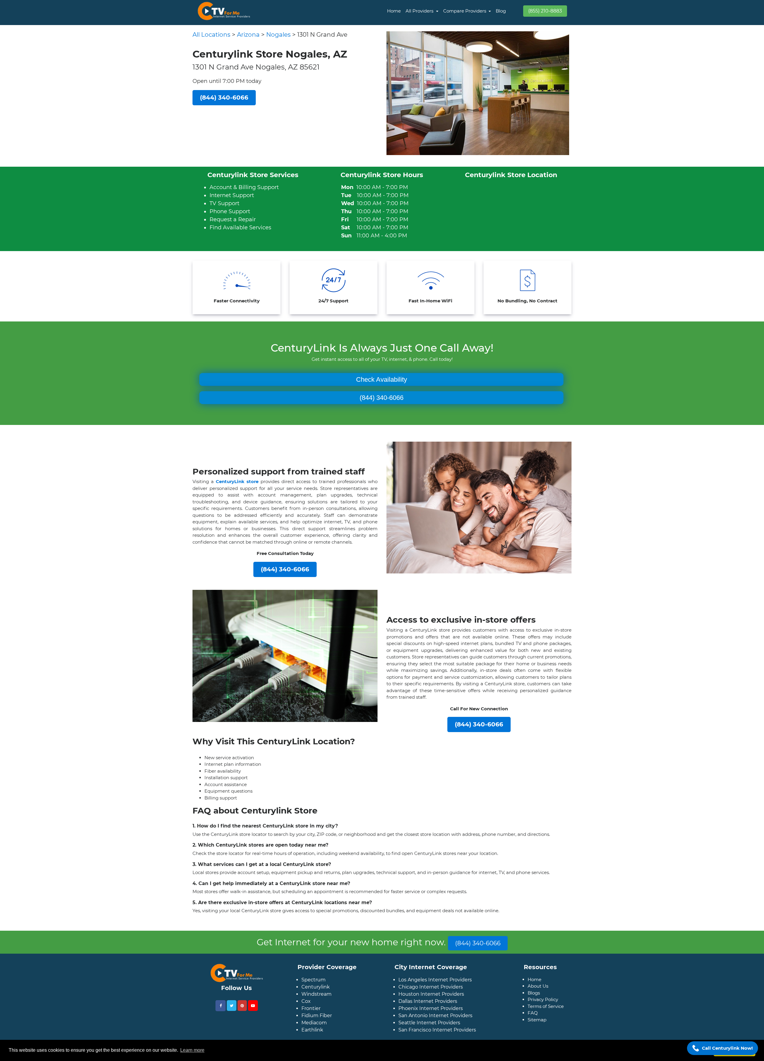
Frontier (311, 1018)
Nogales (278, 34)
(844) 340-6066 (381, 397)
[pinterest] (242, 1015)
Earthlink (312, 1039)
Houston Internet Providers (431, 1003)
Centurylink (315, 996)
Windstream (316, 1003)
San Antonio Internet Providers (435, 1025)
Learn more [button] (192, 1050)
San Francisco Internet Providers (437, 1039)
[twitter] (231, 1015)
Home (394, 11)
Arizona (248, 34)
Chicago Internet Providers (430, 996)
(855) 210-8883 (545, 11)
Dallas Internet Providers (427, 1011)
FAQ (533, 1022)
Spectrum (313, 989)
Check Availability (381, 379)
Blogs (534, 1002)
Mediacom (314, 1032)
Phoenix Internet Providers (430, 1018)
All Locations (211, 34)
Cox (306, 1011)
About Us (538, 995)
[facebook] (220, 1015)
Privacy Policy (543, 1009)
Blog (501, 11)
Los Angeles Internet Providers (435, 989)
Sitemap (537, 1029)
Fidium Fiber (316, 1025)
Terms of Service (546, 1016)
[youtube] (253, 1015)
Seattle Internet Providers (429, 1032)
